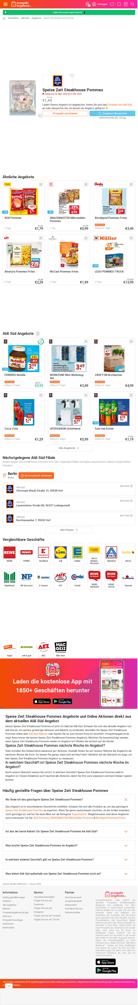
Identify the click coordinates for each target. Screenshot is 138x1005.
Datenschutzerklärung (124, 982)
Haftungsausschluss (66, 982)
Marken (6, 908)
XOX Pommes (41, 817)
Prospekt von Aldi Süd (120, 104)
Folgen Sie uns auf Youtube (47, 915)
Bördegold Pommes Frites (110, 817)
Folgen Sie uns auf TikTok (47, 919)
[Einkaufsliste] (126, 4)
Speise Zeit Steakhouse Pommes (24, 810)
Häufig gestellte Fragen (14, 897)
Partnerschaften (72, 912)
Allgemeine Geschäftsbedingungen (95, 982)
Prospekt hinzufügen (13, 920)
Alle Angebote (9, 905)
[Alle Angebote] (37, 333)
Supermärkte (79, 814)
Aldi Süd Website (38, 733)
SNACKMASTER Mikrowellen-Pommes (71, 817)
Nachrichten (8, 927)
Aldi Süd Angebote (18, 333)
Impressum (8, 923)
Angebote (36, 18)
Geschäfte (13, 18)
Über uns (7, 916)
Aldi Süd (25, 18)
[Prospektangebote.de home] (21, 4)
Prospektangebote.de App (15, 912)
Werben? (7, 901)
